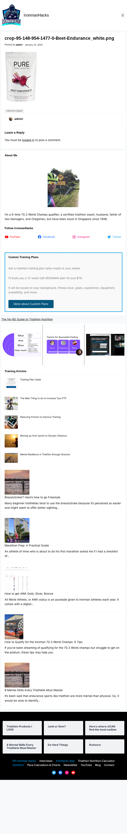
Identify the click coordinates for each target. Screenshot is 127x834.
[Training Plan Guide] (11, 385)
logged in (28, 140)
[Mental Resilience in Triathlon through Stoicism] (11, 458)
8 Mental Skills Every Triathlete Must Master (34, 690)
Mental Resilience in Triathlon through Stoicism (45, 454)
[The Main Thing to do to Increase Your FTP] (11, 403)
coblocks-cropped (14, 111)
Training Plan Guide (30, 379)
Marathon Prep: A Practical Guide (27, 545)
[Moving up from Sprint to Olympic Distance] (11, 441)
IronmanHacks (36, 15)
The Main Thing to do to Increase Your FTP (43, 398)
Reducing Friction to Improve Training (40, 417)
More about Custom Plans (31, 304)
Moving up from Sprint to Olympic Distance (43, 435)
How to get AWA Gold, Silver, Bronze (29, 593)
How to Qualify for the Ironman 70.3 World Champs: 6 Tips (44, 642)
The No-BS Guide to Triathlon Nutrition (27, 319)
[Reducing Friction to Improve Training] (11, 422)
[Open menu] (123, 15)
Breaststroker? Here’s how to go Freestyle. (33, 497)
